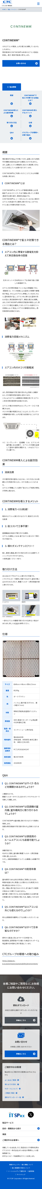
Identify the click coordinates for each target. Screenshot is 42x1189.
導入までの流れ (10, 1084)
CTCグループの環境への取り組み (30, 133)
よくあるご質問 (10, 1080)
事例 (4, 1134)
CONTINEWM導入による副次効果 (11, 111)
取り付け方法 (12, 122)
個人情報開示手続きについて (21, 1168)
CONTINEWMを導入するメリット (29, 111)
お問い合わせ (21, 63)
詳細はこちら (21, 1020)
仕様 (30, 122)
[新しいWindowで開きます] (16, 1116)
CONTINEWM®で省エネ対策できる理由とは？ (30, 97)
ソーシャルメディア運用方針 (17, 1171)
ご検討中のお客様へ (10, 1140)
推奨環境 (31, 1171)
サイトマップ (21, 1174)
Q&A (12, 132)
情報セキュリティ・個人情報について (21, 1165)
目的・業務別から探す (11, 1128)
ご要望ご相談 (9, 1093)
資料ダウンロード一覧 (13, 1097)
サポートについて (11, 1088)
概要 (11, 95)
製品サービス (8, 1122)
